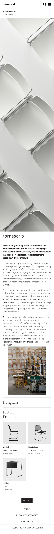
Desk (5, 486)
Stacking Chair (10, 450)
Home (5, 11)
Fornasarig (8, 453)
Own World (9, 4)
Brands (12, 11)
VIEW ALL (27, 500)
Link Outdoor (33, 447)
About (27, 509)
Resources (27, 521)
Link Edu (6, 483)
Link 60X (6, 447)
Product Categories (27, 515)
